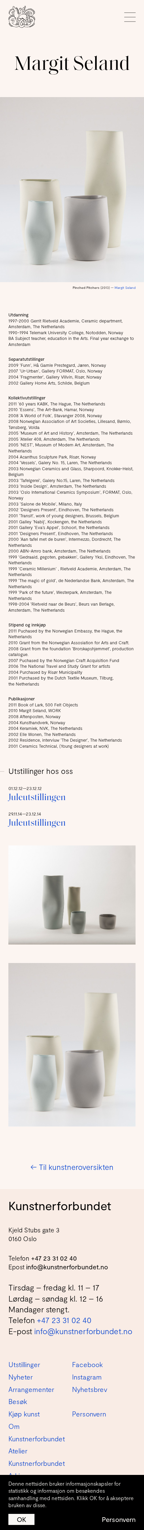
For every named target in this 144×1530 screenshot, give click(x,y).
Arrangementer (31, 1389)
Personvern (119, 1519)
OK (21, 1519)
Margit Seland (125, 288)
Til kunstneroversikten (72, 1167)
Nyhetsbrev (89, 1389)
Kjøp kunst (24, 1414)
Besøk (17, 1401)
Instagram (87, 1377)
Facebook (87, 1364)
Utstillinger (24, 1364)
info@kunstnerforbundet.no (67, 1267)
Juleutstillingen (37, 797)
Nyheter (20, 1377)
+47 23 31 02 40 (54, 1258)
